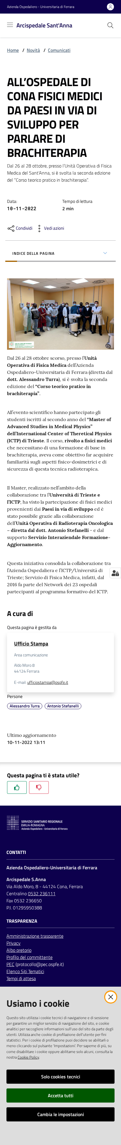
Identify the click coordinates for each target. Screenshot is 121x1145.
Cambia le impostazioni (60, 1114)
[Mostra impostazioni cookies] (115, 573)
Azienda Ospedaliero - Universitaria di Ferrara (40, 6)
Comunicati (59, 50)
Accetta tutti (60, 1095)
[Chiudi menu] (100, 12)
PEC (10, 964)
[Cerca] (110, 25)
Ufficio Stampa (31, 644)
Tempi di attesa (21, 978)
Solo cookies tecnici (60, 1076)
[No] (39, 787)
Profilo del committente (29, 957)
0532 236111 (42, 893)
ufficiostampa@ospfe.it (47, 682)
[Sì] (17, 787)
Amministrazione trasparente (34, 935)
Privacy (13, 943)
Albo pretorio (18, 950)
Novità (33, 50)
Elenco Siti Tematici (25, 971)
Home (13, 50)
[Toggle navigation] (10, 24)
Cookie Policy (28, 1057)
